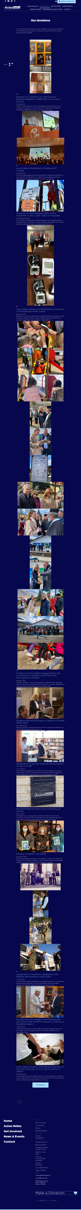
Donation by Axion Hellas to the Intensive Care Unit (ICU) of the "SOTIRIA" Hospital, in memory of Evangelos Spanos (40, 1022)
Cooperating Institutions (52, 9)
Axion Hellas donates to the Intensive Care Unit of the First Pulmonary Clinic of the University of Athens (40, 1069)
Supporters (66, 6)
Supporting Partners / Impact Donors (41, 1148)
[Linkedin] (11, 1)
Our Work (44, 6)
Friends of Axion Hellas (40, 1153)
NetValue (54, 1200)
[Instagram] (14, 1)
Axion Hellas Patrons (41, 1167)
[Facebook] (5, 1)
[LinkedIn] (9, 65)
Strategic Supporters (39, 1164)
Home (8, 1121)
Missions (38, 1128)
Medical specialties (41, 1130)
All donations (40, 1085)
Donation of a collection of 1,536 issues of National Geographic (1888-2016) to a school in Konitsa (38, 99)
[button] (16, 94)
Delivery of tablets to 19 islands (31, 854)
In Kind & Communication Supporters (40, 1158)
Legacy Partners (40, 1170)
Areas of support (40, 1122)
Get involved (56, 6)
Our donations (39, 1125)
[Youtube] (8, 1)
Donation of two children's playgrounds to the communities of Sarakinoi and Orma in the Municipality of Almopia (38, 675)
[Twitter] (12, 64)
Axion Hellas (32, 6)
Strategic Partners (41, 1142)
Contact (67, 9)
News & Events (35, 9)
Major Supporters (40, 1144)
